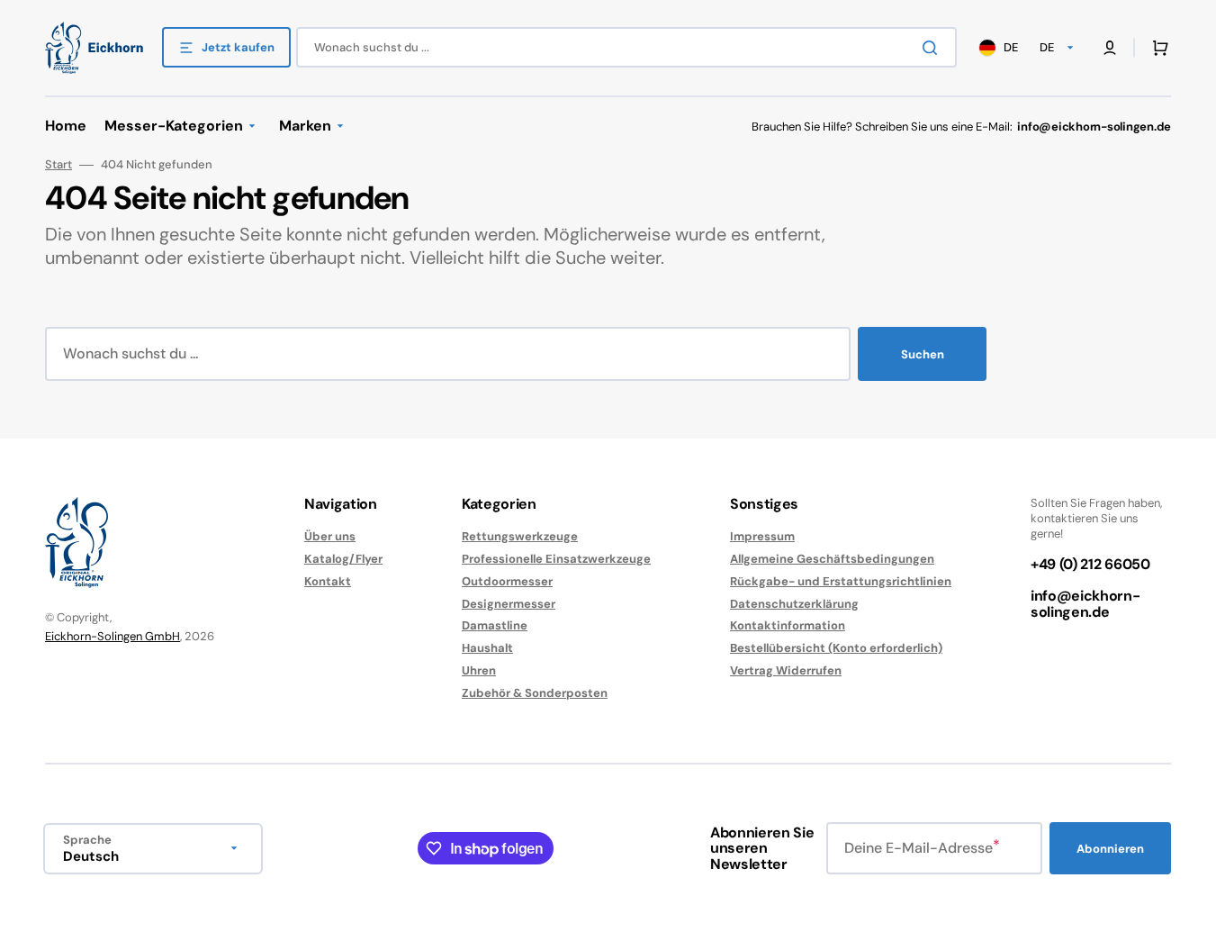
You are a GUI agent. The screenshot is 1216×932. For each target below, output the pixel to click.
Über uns (330, 536)
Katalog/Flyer (343, 558)
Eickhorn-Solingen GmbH (112, 636)
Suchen (922, 354)
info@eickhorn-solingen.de (1085, 603)
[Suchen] (933, 48)
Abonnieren (1110, 848)
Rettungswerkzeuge (520, 536)
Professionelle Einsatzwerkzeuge (556, 558)
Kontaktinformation (787, 625)
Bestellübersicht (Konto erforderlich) (836, 648)
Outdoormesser (507, 581)
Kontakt (327, 581)
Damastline (494, 625)
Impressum (762, 536)
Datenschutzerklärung (794, 603)
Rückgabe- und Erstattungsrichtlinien (840, 581)
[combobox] (626, 47)
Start (58, 165)
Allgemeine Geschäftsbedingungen (832, 558)
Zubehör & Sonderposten (535, 693)
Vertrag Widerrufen (786, 670)
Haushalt (487, 648)
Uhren (479, 670)
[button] (1156, 48)
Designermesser (508, 603)
